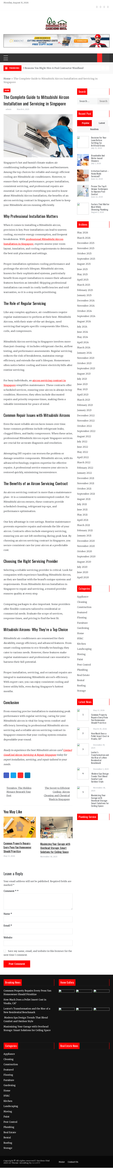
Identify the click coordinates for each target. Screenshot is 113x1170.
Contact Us (73, 1162)
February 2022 (85, 467)
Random (94, 129)
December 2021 (85, 478)
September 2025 (86, 258)
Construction (84, 607)
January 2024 (84, 352)
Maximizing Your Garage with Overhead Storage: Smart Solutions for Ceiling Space (55, 848)
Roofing (81, 685)
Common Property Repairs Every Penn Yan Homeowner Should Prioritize (17, 847)
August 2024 (84, 321)
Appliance (82, 596)
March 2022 (83, 462)
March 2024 (83, 347)
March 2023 (83, 399)
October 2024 (84, 311)
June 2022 (82, 446)
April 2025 (83, 279)
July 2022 (82, 441)
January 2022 (84, 473)
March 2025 (83, 284)
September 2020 (86, 556)
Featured (82, 612)
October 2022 (84, 426)
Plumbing (82, 669)
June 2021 (82, 509)
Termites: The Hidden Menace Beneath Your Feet (18, 792)
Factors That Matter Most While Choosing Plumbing (100, 207)
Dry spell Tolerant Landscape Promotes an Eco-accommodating (58, 68)
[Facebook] (6, 775)
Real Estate (83, 675)
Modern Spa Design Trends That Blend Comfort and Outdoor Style (100, 777)
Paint (80, 659)
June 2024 (82, 332)
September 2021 (86, 493)
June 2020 (82, 572)
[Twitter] (13, 775)
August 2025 (84, 264)
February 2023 (85, 405)
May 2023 (82, 389)
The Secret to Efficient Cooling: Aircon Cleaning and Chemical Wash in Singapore (57, 794)
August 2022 (84, 436)
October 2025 (84, 253)
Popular (85, 123)
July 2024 (82, 326)
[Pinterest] (20, 775)
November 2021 (85, 483)
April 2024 (83, 342)
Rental (80, 680)
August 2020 (84, 561)
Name (8, 913)
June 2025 (82, 269)
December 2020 (86, 541)
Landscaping (84, 649)
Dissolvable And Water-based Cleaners (98, 158)
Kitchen (81, 643)
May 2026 (82, 232)
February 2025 (85, 290)
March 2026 (83, 238)
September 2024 (86, 316)
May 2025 (82, 274)
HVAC (80, 638)
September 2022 (86, 431)
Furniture (82, 622)
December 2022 (86, 415)
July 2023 (82, 378)
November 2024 (86, 305)
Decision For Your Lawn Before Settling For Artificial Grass (98, 141)
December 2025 (85, 243)
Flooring (82, 617)
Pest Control (84, 664)
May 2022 (82, 452)
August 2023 (84, 373)
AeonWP (36, 1163)
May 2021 (82, 514)
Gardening (83, 628)
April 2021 (82, 520)
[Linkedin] (27, 775)
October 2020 (84, 551)
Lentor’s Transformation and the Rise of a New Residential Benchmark (100, 757)
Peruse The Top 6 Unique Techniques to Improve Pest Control (99, 190)
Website (8, 937)
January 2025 (84, 295)
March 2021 (83, 525)
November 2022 (86, 420)
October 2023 (84, 363)
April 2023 (82, 394)
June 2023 (82, 384)
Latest (102, 123)
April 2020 (83, 577)
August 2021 (83, 499)
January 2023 (84, 410)
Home (7, 78)
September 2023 (86, 368)
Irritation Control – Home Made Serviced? (100, 173)
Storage (81, 690)
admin (8, 109)
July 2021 (82, 504)
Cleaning (82, 602)
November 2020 (86, 546)
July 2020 (82, 567)
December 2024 (86, 300)
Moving (81, 654)
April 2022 (83, 457)
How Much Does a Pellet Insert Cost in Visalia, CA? (100, 736)
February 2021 (85, 530)
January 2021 (84, 535)
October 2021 (84, 488)
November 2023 (85, 358)
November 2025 (85, 248)
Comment (10, 891)
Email (8, 925)
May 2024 (82, 337)
